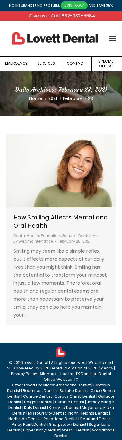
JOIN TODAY (74, 5)
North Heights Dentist (88, 413)
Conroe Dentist (37, 396)
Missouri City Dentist (47, 413)
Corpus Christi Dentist (74, 396)
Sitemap (48, 374)
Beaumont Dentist (40, 390)
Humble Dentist (69, 402)
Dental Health (26, 235)
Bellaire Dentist (74, 390)
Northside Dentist (24, 419)
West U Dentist (75, 430)
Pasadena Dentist (61, 419)
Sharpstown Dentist (67, 424)
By (33, 241)
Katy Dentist (35, 407)
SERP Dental (51, 368)
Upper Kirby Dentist (41, 430)
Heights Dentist (38, 402)
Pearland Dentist (96, 419)
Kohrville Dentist (64, 407)
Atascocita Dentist (73, 385)
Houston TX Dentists (77, 374)
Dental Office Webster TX (77, 376)
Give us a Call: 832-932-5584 (62, 15)
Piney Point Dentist (29, 424)
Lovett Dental (36, 362)
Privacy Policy (24, 374)
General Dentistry (78, 235)
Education (50, 235)
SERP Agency (100, 368)
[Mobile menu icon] (112, 38)
